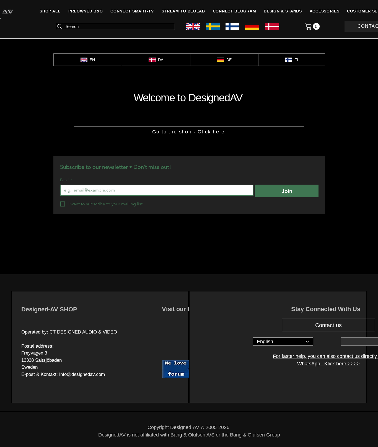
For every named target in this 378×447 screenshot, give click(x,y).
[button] (324, 11)
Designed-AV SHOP (49, 309)
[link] (313, 26)
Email (66, 180)
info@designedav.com (82, 374)
